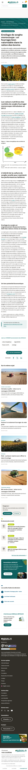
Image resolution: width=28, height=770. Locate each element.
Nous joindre (7, 728)
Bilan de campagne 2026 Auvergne (17, 549)
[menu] (2, 2)
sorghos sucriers (10, 89)
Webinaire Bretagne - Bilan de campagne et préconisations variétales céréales (16, 539)
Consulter (7, 624)
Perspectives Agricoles (6, 700)
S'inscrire (16, 513)
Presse (2, 680)
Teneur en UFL (5, 344)
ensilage (14, 344)
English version (6, 686)
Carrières (3, 683)
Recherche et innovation (7, 675)
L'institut (3, 678)
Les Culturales (4, 698)
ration (13, 200)
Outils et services (5, 665)
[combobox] (14, 6)
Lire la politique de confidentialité (8, 763)
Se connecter (7, 513)
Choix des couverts (9, 601)
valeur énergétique (16, 117)
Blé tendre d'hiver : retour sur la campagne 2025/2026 (11, 490)
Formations (4, 673)
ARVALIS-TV (4, 695)
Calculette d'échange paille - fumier (13, 591)
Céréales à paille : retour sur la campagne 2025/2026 (11, 390)
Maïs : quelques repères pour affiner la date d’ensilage (13, 457)
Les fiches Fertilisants (9, 596)
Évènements (4, 668)
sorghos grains (11, 84)
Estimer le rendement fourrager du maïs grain (14, 423)
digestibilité (17, 342)
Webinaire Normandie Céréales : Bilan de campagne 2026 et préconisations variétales (16, 528)
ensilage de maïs (11, 294)
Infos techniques (5, 663)
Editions (3, 670)
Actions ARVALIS (5, 703)
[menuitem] (23, 2)
